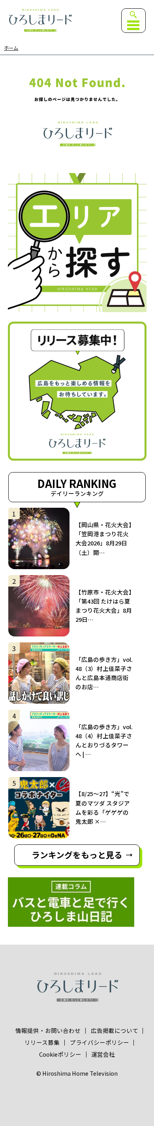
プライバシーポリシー (99, 1043)
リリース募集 (42, 1043)
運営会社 (103, 1054)
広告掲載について (114, 1031)
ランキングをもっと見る (77, 855)
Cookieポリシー (60, 1054)
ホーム (11, 48)
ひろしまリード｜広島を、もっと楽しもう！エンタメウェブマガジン (40, 20)
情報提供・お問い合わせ (48, 1031)
